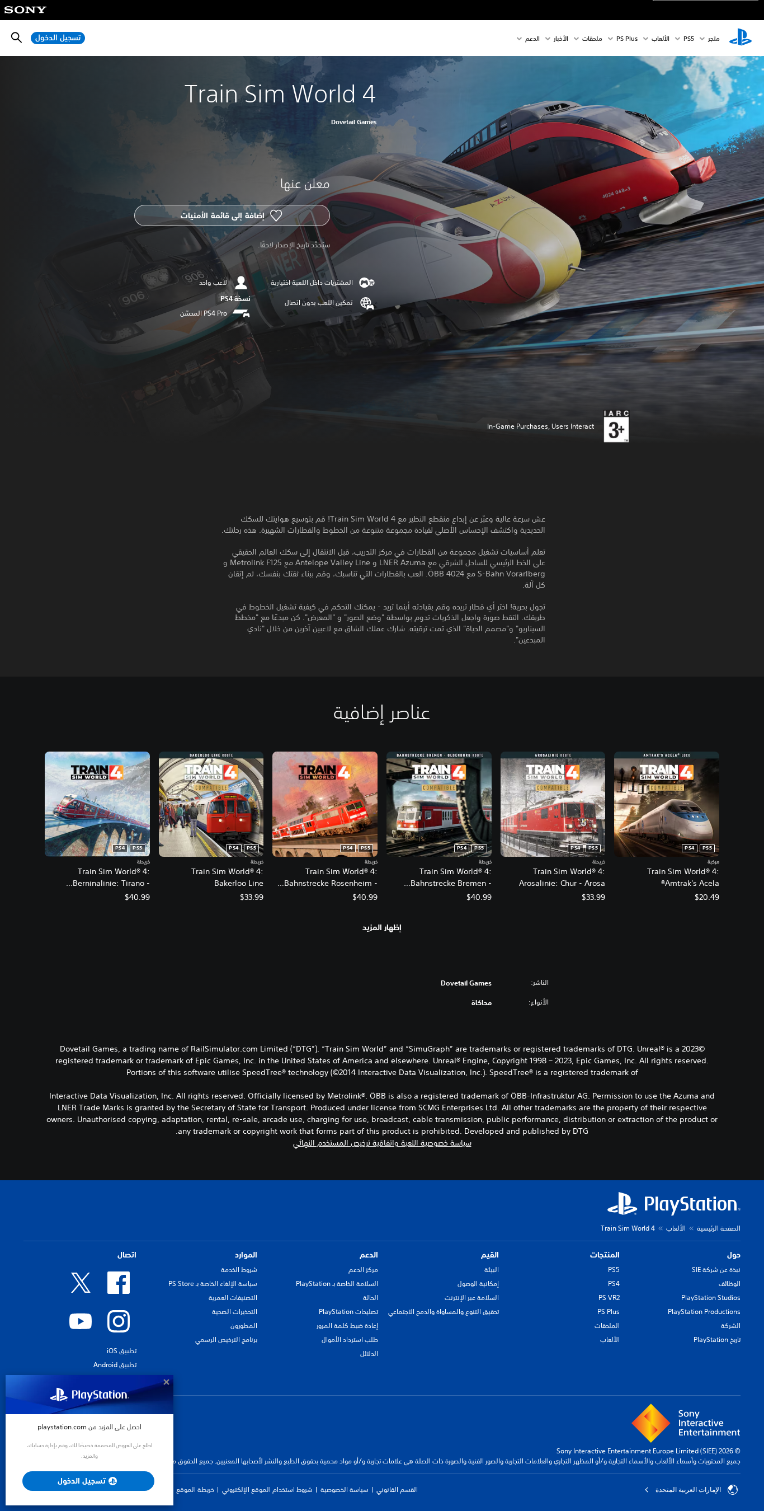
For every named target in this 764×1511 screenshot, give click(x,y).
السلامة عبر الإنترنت (472, 1297)
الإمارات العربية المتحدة (688, 1490)
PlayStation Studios (711, 1297)
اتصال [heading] (126, 1255)
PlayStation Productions (704, 1311)
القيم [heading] (490, 1255)
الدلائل (369, 1353)
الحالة (370, 1297)
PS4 (614, 1283)
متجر (714, 38)
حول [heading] (734, 1255)
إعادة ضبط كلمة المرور (347, 1325)
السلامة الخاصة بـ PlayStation (337, 1283)
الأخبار (561, 38)
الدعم (532, 38)
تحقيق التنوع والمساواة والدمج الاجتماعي (443, 1311)
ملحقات (592, 38)
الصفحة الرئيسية (719, 1228)
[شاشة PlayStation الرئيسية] (740, 38)
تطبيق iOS (121, 1350)
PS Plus (627, 38)
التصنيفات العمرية (233, 1297)
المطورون (243, 1325)
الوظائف (730, 1283)
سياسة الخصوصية (344, 1489)
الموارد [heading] (246, 1255)
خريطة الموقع (195, 1489)
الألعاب (660, 38)
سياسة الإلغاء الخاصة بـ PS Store (212, 1283)
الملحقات (607, 1325)
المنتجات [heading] (605, 1255)
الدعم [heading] (369, 1255)
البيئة (491, 1269)
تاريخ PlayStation (717, 1339)
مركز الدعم (363, 1269)
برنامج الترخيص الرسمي (226, 1339)
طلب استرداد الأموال (350, 1339)
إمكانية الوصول (478, 1283)
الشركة (731, 1325)
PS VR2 (609, 1297)
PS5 (614, 1269)
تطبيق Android (114, 1364)
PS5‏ (688, 38)
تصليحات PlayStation (348, 1311)
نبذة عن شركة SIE (716, 1269)
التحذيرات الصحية (234, 1311)
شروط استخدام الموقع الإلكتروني (267, 1489)
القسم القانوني (397, 1489)
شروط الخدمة (239, 1269)
